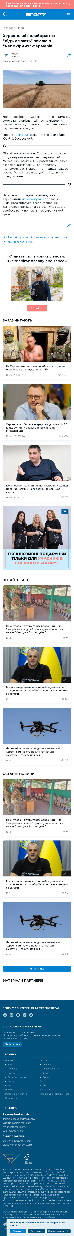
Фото (46, 1073)
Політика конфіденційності (55, 1094)
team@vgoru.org (13, 1130)
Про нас (9, 1089)
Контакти (45, 1089)
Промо (46, 1077)
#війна (8, 237)
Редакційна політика (16, 1094)
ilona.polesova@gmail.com (19, 1118)
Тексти (43, 1060)
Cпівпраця (11, 1098)
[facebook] (5, 1016)
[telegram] (24, 1016)
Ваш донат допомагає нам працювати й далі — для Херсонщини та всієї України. (37, 4)
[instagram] (11, 1016)
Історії (11, 1064)
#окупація (21, 237)
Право (11, 1073)
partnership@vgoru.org (17, 1140)
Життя (11, 1081)
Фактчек (12, 1068)
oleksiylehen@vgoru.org (17, 1144)
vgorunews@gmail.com (17, 1122)
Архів (43, 1085)
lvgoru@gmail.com (14, 1126)
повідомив (22, 134)
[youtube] (18, 1016)
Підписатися (12, 1044)
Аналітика (48, 1064)
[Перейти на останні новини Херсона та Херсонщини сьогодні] (36, 14)
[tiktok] (31, 1016)
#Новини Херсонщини (18, 241)
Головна (8, 28)
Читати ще (37, 968)
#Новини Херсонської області (50, 237)
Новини (22, 28)
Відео (8, 1085)
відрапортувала (33, 199)
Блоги (43, 1081)
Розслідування (51, 1068)
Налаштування (56, 1231)
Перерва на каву (17, 1077)
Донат (35, 308)
